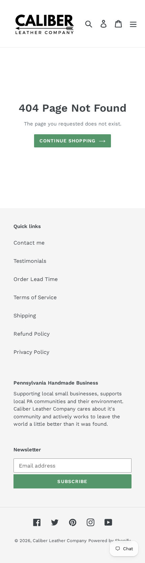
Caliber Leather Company (60, 540)
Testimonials (29, 261)
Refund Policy (31, 334)
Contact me (29, 243)
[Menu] (133, 23)
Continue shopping (67, 140)
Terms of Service (35, 297)
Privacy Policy (31, 352)
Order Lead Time (35, 279)
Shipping (24, 315)
